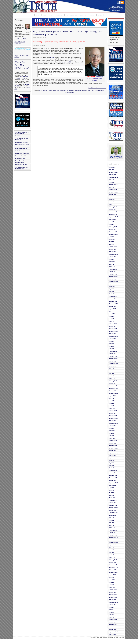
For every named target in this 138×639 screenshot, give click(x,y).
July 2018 (111, 284)
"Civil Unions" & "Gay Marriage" (48, 91)
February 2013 (113, 440)
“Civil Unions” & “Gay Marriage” (21, 139)
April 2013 (111, 435)
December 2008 (113, 565)
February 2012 (113, 470)
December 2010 (113, 505)
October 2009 (112, 540)
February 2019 (113, 269)
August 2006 (112, 634)
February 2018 (113, 296)
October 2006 (112, 629)
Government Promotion (22, 153)
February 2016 (113, 351)
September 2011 (113, 482)
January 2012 (112, 473)
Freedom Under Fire (21, 156)
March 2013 (112, 438)
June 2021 (111, 222)
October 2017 (112, 306)
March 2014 (112, 408)
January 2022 (112, 209)
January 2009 (112, 562)
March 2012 (112, 468)
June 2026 (111, 167)
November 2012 (113, 448)
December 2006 (113, 624)
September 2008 (113, 572)
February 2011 (113, 500)
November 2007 (113, 597)
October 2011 (112, 480)
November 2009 (113, 537)
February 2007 (113, 619)
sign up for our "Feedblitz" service (21, 77)
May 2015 (111, 373)
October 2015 (112, 361)
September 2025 (113, 177)
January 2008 (112, 592)
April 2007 (111, 614)
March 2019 (112, 266)
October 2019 (112, 251)
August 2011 (112, 485)
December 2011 (113, 475)
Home (37, 15)
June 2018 (111, 286)
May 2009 (111, 552)
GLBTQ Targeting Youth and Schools (22, 145)
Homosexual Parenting (21, 142)
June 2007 (111, 609)
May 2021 (111, 224)
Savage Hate (83, 15)
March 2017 (112, 321)
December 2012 (113, 445)
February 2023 (113, 189)
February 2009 (113, 560)
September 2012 (113, 453)
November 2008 (113, 567)
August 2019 (112, 256)
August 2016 (112, 338)
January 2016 (112, 353)
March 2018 (112, 294)
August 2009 (112, 545)
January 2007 (112, 622)
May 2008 (111, 582)
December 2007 (113, 594)
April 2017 (111, 318)
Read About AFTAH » (21, 39)
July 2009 (111, 547)
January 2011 (112, 502)
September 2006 (113, 632)
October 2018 (112, 279)
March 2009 (112, 557)
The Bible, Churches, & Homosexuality (21, 168)
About (44, 15)
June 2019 (111, 261)
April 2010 (111, 525)
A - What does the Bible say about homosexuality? (72, 91)
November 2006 (113, 627)
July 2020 (111, 236)
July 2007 (111, 607)
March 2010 (112, 527)
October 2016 (112, 333)
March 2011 (112, 497)
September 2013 (113, 423)
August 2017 (112, 309)
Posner (52, 57)
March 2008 (112, 587)
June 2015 (111, 371)
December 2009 (113, 535)
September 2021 (113, 217)
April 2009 (111, 555)
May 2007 (111, 612)
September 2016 (113, 336)
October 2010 (112, 510)
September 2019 (113, 254)
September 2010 (113, 512)
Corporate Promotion (21, 148)
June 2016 (111, 343)
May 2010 (111, 522)
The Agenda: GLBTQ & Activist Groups (21, 133)
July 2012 (111, 458)
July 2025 (111, 179)
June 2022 (111, 199)
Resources (59, 15)
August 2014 (112, 395)
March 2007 (112, 617)
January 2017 (112, 326)
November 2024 (113, 184)
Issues (51, 15)
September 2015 (113, 363)
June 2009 (111, 550)
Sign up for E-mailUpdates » (20, 42)
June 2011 (111, 490)
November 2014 (113, 388)
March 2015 (112, 378)
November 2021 (113, 214)
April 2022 (111, 202)
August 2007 (112, 604)
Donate (92, 15)
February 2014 (113, 410)
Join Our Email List (71, 15)
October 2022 (112, 194)
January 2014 (112, 413)
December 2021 (113, 212)
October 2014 (112, 391)
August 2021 (112, 219)
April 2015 (111, 376)
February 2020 (113, 246)
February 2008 (113, 589)
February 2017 (113, 323)
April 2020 (111, 244)
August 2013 (112, 425)
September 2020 (113, 234)
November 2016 (113, 331)
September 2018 (113, 281)
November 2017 (113, 304)
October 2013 (112, 420)
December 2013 (113, 415)
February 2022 (113, 207)
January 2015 (112, 383)
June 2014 (111, 400)
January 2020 (112, 249)
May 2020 (111, 241)
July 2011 (111, 487)
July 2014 (111, 398)
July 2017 (111, 311)
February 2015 (113, 381)
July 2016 (111, 341)
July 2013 (111, 428)
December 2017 (113, 301)
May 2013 (111, 433)
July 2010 (111, 517)
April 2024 (111, 187)
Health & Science (20, 136)
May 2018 (111, 289)
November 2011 (113, 478)
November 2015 (113, 358)
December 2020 (113, 231)
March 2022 (112, 204)
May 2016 (111, 346)
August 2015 (112, 366)
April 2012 (111, 465)
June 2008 (111, 579)
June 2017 (111, 313)
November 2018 (113, 276)
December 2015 (113, 356)
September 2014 (113, 393)
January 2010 (112, 532)
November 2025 (113, 172)
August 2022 (112, 197)
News (89, 91)
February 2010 (113, 530)
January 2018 (112, 299)
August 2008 (112, 574)
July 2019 (111, 259)
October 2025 (112, 174)
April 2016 (111, 348)
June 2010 (111, 520)
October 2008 (112, 569)
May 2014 (111, 403)
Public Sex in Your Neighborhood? (20, 161)
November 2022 (113, 192)
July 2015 (111, 368)
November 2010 (113, 507)
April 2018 (111, 291)
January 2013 (112, 443)
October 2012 (112, 450)
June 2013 (111, 430)
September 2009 (113, 542)
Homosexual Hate (20, 158)
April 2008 (111, 584)
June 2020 (111, 239)
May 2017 (111, 316)
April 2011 (111, 495)
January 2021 (112, 229)
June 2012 (111, 460)
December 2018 (113, 274)
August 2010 (112, 515)
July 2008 (111, 577)
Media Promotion (20, 151)
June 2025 (111, 182)
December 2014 (113, 386)
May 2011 (111, 492)
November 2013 (113, 418)
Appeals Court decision (68, 62)
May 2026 (111, 169)
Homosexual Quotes (21, 164)
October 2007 (112, 599)
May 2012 (111, 463)
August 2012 (112, 455)
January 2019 (112, 271)
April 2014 (111, 405)
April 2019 (111, 264)
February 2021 (113, 226)
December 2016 (113, 328)
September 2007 (113, 602)
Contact (100, 15)
